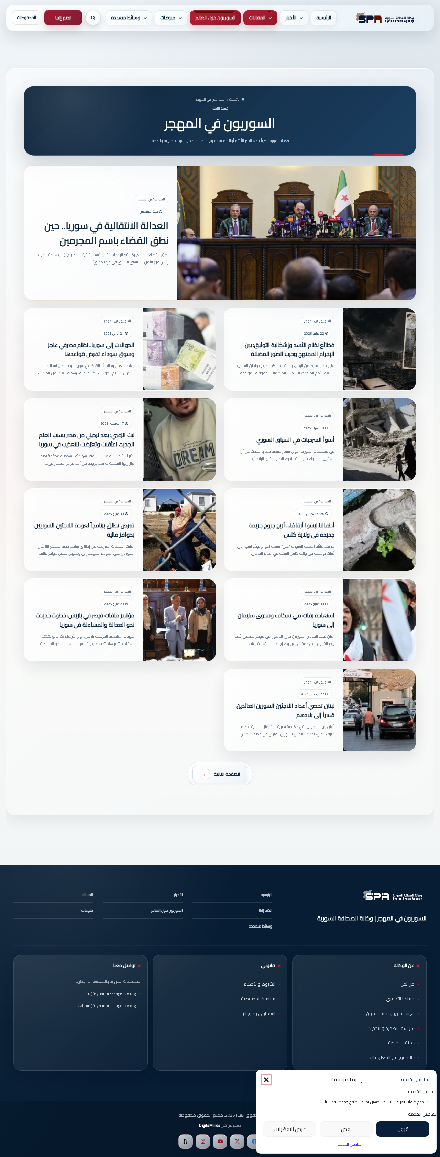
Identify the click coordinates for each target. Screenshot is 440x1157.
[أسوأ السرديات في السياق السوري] (379, 439)
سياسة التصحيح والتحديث (391, 1028)
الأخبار (290, 17)
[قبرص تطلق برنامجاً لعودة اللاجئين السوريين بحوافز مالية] (179, 530)
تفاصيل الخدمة (350, 1144)
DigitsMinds (209, 1125)
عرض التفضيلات (289, 1129)
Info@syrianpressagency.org (109, 993)
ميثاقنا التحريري (400, 999)
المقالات (257, 17)
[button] (266, 1079)
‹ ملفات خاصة (401, 1042)
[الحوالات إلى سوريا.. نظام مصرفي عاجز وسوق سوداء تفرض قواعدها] (179, 349)
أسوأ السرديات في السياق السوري (295, 439)
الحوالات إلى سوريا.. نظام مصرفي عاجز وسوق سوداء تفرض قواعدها (91, 349)
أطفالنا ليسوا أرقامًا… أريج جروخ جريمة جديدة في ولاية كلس (291, 530)
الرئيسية (323, 17)
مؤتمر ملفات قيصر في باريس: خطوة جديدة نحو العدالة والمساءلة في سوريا (85, 620)
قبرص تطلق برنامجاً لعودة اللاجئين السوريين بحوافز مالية (84, 530)
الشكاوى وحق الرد (257, 1013)
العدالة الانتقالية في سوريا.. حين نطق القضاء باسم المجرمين (106, 232)
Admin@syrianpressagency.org (107, 1005)
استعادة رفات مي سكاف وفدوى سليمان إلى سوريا (286, 620)
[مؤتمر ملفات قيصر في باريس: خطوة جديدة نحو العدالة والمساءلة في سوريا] (179, 620)
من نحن (407, 984)
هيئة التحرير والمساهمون (390, 1013)
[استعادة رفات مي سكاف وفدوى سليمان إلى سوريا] (379, 620)
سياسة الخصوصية (258, 999)
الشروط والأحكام (259, 984)
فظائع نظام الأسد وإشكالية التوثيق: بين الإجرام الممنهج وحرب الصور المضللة (289, 349)
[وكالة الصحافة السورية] (383, 18)
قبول (402, 1129)
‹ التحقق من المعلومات (392, 1057)
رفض (346, 1129)
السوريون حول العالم (215, 17)
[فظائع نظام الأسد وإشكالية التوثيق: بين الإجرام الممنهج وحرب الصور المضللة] (379, 349)
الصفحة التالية (227, 774)
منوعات (167, 17)
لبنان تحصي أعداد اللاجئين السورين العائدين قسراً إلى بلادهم (285, 710)
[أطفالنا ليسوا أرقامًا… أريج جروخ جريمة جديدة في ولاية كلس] (379, 530)
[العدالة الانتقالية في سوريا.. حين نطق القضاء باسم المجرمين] (296, 233)
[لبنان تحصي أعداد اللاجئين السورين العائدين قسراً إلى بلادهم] (379, 710)
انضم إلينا (63, 17)
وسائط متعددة (125, 17)
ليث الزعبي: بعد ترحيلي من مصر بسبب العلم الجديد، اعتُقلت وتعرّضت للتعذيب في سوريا (86, 439)
